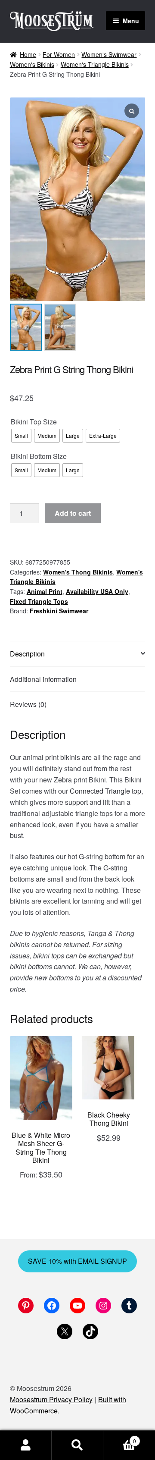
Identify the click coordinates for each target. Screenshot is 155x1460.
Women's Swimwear (108, 54)
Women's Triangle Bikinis (95, 64)
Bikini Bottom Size (39, 456)
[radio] (21, 435)
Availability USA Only (97, 591)
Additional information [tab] (43, 679)
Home (28, 54)
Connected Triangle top (105, 791)
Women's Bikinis (32, 64)
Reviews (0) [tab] (28, 704)
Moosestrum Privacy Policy (51, 1399)
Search (77, 1445)
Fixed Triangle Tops (39, 601)
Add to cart (73, 513)
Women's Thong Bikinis (78, 572)
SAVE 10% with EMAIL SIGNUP (77, 1261)
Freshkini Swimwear (59, 610)
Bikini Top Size (34, 422)
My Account (26, 1445)
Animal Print (44, 591)
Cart (119, 1437)
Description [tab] (27, 654)
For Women (59, 54)
